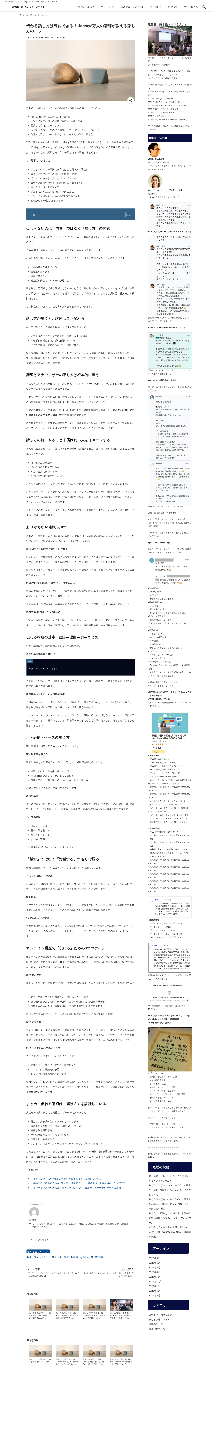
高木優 (62, 37)
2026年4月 (154, 1267)
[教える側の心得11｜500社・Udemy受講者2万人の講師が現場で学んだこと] (67, 1305)
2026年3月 (154, 1272)
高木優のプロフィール (132, 6)
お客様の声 (156, 6)
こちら (172, 1117)
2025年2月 (154, 1295)
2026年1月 (154, 1276)
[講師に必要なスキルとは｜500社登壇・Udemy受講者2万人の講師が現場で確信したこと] (94, 1305)
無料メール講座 (86, 6)
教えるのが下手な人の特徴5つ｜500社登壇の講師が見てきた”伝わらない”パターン (170, 1217)
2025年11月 (155, 1286)
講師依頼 (172, 6)
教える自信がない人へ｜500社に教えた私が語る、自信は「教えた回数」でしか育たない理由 (170, 1203)
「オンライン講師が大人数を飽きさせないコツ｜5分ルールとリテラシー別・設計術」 (77, 1187)
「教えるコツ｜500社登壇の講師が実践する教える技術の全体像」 (66, 1178)
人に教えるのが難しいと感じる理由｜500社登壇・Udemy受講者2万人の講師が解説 (170, 1231)
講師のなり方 (156, 1324)
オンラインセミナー (40, 1257)
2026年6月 (154, 1258)
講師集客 (98, 1257)
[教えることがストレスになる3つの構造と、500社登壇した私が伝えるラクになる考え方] (67, 1351)
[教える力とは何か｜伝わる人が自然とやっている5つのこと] (40, 1351)
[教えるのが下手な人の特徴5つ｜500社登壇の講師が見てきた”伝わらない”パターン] (121, 1351)
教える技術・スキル (38, 1251)
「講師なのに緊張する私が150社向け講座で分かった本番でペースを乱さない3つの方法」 (79, 1183)
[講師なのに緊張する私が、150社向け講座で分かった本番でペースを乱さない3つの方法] (121, 1306)
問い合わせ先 (191, 6)
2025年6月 (154, 1290)
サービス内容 (107, 6)
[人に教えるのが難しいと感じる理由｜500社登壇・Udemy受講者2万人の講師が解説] (40, 1305)
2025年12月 (155, 1281)
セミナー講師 (62, 1257)
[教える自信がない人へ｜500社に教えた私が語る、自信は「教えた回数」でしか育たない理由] (94, 1351)
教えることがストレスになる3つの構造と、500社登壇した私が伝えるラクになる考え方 (170, 1190)
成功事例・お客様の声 (161, 1314)
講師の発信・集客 (158, 1328)
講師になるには (81, 1257)
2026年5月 (154, 1262)
